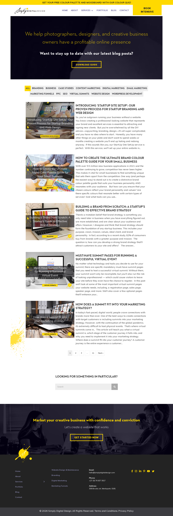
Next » (100, 353)
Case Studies (66, 88)
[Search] (114, 387)
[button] (147, 10)
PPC (58, 94)
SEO (65, 94)
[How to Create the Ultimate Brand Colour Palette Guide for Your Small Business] (86, 177)
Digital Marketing (113, 88)
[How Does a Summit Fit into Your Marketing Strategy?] (86, 324)
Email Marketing (137, 88)
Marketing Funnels (42, 94)
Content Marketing (88, 88)
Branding (37, 88)
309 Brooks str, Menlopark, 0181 (102, 488)
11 (93, 353)
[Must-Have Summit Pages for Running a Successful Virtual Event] (86, 275)
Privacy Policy (126, 510)
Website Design (100, 94)
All (28, 88)
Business (51, 88)
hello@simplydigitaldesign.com (102, 472)
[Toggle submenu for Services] (92, 10)
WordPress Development (127, 94)
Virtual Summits (79, 94)
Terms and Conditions (105, 510)
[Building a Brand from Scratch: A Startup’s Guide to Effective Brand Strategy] (86, 226)
